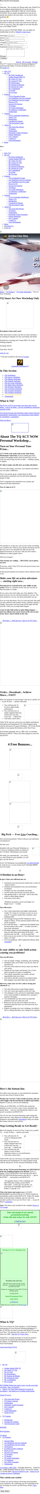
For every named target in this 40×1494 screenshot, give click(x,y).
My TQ (4, 1365)
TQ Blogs (3, 1435)
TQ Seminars (8, 1460)
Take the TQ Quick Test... (20, 1334)
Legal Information (15, 140)
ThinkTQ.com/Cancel (23, 32)
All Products (8, 1447)
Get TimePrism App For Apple (19, 100)
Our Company (13, 137)
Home (2, 292)
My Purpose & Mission (16, 85)
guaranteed (22, 1119)
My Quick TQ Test (15, 79)
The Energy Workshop (12, 377)
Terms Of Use (9, 1413)
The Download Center (16, 123)
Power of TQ (13, 102)
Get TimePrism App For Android (20, 98)
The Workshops (9, 375)
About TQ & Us (5, 1395)
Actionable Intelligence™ (20, 366)
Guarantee (7, 942)
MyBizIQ (3, 1427)
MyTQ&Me (19, 1386)
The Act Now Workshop (12, 394)
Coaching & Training (16, 121)
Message (3, 56)
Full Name (3, 36)
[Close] (1, 4)
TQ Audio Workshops (16, 108)
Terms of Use (34, 1471)
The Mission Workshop (12, 379)
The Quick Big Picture (16, 127)
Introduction (13, 119)
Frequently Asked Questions (18, 133)
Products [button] (7, 94)
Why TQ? (7, 71)
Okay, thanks (5, 1491)
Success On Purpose (15, 104)
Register (35, 62)
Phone (2, 40)
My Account (26, 62)
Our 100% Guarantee (11, 1462)
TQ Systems (8, 1454)
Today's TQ (13, 117)
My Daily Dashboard (16, 75)
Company (3, 42)
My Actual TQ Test (15, 81)
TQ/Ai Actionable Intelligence (19, 115)
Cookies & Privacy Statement (10, 1473)
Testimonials (13, 112)
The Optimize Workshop (12, 392)
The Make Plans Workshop (13, 385)
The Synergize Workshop (13, 389)
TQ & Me (12, 90)
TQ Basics (12, 129)
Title (1, 45)
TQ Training (6, 1416)
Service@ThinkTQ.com (20, 1471)
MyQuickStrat (5, 1431)
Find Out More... (5, 420)
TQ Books (12, 106)
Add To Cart (4, 353)
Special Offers (9, 1441)
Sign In (18, 62)
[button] (6, 73)
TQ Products (10, 292)
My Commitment (14, 89)
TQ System (25, 357)
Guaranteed (8, 1202)
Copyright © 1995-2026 (8, 1468)
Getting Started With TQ (17, 77)
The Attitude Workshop (12, 381)
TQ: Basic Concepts (11, 1401)
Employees (3, 47)
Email (2, 38)
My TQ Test (8, 1372)
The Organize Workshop (12, 391)
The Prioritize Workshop (12, 387)
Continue (3, 58)
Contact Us (12, 138)
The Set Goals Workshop (13, 383)
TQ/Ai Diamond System (17, 96)
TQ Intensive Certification (17, 110)
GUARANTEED (33, 863)
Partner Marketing (15, 135)
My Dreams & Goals (16, 87)
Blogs (6, 142)
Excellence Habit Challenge (13, 1449)
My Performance (14, 83)
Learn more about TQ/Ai (8, 1347)
